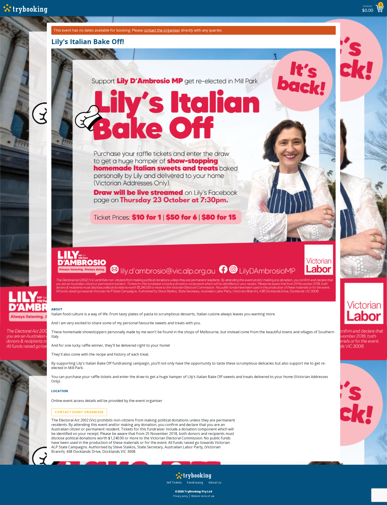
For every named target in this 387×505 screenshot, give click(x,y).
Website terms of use (202, 496)
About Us (215, 482)
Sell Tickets (174, 482)
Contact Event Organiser (79, 412)
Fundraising (195, 482)
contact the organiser (162, 30)
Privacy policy (180, 496)
